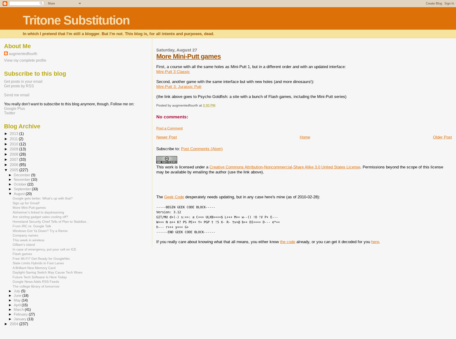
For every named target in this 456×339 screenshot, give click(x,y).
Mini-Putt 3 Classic (173, 71)
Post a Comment (169, 128)
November (22, 179)
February (21, 314)
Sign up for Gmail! (26, 203)
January (20, 319)
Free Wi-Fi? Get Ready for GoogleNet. (42, 258)
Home (305, 137)
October (20, 184)
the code (287, 241)
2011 (14, 139)
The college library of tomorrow (36, 286)
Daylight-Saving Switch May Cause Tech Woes (47, 272)
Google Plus (14, 108)
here (375, 241)
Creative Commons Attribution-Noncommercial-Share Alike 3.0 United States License (284, 167)
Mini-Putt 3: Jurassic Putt (178, 86)
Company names (25, 235)
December (22, 175)
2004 (14, 324)
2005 (14, 170)
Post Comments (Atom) (202, 148)
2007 (14, 160)
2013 (14, 134)
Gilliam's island (24, 244)
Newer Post (166, 137)
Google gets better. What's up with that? (43, 198)
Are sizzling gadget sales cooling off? (40, 217)
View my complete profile (25, 60)
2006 (14, 165)
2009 (14, 149)
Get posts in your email (23, 81)
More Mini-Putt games (188, 56)
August (20, 194)
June (18, 295)
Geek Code (174, 197)
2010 (14, 144)
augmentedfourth (23, 53)
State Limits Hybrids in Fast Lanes (38, 263)
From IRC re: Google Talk (32, 226)
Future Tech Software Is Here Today (40, 277)
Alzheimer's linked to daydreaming (38, 212)
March (19, 309)
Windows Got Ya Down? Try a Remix (40, 231)
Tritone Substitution (76, 20)
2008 (14, 154)
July (17, 291)
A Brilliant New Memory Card (34, 268)
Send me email (16, 95)
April (18, 305)
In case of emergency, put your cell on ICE (44, 249)
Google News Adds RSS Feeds (36, 281)
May (18, 300)
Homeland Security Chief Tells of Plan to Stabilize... (51, 221)
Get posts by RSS (19, 86)
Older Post (442, 137)
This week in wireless (28, 240)
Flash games (22, 254)
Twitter (9, 113)
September (23, 189)
